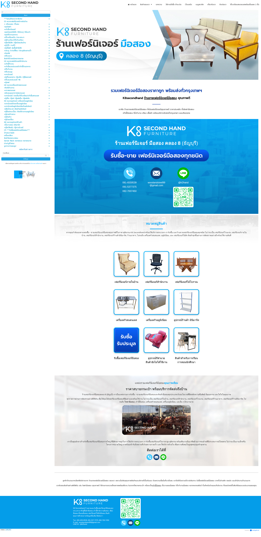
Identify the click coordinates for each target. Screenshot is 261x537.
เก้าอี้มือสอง (156, 485)
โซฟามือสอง (129, 402)
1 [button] (153, 77)
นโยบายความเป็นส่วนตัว (36, 163)
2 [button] (156, 77)
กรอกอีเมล (6, 153)
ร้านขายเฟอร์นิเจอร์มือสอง (160, 98)
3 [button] (159, 77)
